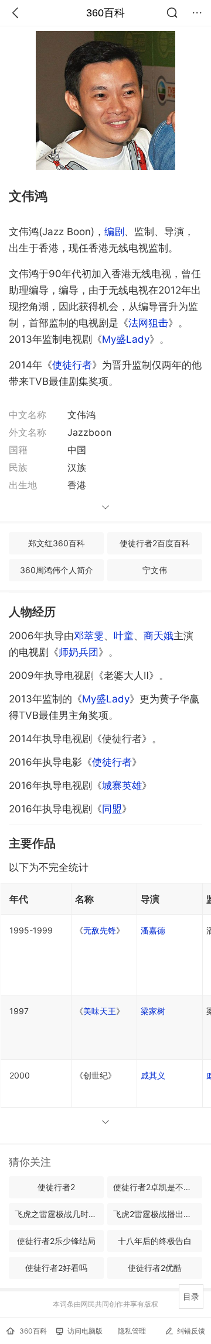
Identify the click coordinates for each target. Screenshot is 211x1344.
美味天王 (99, 1011)
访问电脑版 (85, 1330)
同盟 (112, 809)
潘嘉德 (153, 930)
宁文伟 (154, 570)
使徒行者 (72, 365)
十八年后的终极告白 (155, 1241)
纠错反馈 (191, 1330)
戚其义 (153, 1075)
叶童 (124, 636)
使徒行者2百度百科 (155, 543)
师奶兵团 (78, 652)
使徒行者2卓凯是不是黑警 (157, 1187)
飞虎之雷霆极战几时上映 (59, 1214)
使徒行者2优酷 (155, 1268)
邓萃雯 (89, 636)
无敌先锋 (99, 930)
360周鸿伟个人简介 (56, 570)
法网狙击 (148, 323)
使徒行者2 (56, 1187)
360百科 (105, 13)
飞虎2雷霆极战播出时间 (156, 1214)
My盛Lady (125, 339)
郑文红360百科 (56, 543)
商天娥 (158, 636)
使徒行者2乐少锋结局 (56, 1241)
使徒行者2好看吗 (56, 1268)
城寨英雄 (122, 785)
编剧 (114, 231)
